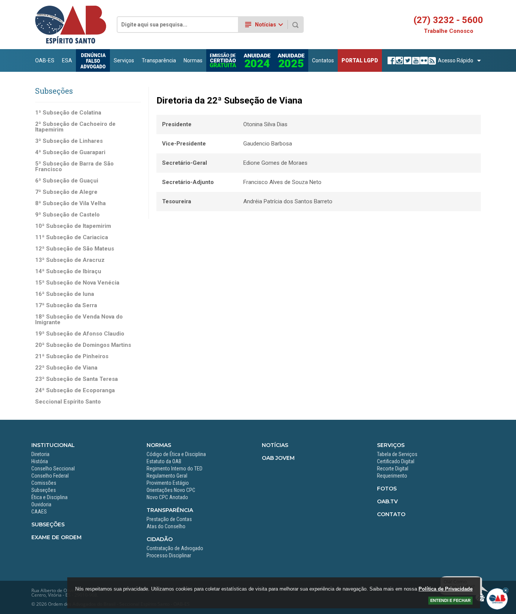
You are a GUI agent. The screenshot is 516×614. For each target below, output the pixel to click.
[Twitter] (406, 60)
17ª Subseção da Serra (66, 305)
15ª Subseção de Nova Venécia (77, 283)
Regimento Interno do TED (174, 469)
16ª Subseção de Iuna (64, 294)
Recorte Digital (392, 469)
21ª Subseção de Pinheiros (71, 356)
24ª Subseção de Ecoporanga (75, 390)
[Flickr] (423, 60)
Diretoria (40, 454)
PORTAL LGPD (359, 60)
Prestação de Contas (169, 519)
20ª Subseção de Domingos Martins (83, 345)
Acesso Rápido (455, 60)
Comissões (43, 483)
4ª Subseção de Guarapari (70, 152)
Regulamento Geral (167, 476)
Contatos (323, 60)
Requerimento (392, 476)
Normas (193, 60)
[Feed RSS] (431, 60)
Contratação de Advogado (175, 548)
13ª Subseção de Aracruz (70, 260)
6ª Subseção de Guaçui (66, 181)
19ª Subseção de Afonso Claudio (79, 334)
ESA (67, 60)
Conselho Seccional (53, 469)
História (39, 461)
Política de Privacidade (446, 589)
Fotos (387, 488)
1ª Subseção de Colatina (68, 113)
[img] (505, 590)
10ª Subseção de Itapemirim (73, 226)
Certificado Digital (395, 461)
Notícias (275, 445)
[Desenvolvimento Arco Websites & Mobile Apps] (480, 597)
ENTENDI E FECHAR (450, 600)
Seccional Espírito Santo (68, 402)
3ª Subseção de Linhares (69, 141)
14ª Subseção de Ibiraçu (68, 271)
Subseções (43, 490)
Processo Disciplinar (169, 555)
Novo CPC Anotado (167, 497)
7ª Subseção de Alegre (66, 192)
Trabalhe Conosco (448, 31)
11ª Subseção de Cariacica (71, 237)
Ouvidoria (41, 504)
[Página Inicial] (70, 42)
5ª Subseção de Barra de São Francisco (74, 166)
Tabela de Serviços (397, 454)
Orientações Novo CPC (171, 490)
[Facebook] (390, 60)
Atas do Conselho (166, 526)
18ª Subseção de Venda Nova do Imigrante (79, 319)
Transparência (159, 60)
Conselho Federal (50, 476)
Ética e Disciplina (49, 497)
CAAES (39, 512)
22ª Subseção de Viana (66, 368)
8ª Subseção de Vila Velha (70, 203)
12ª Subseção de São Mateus (74, 249)
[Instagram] (398, 60)
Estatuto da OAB (164, 461)
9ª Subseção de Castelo (67, 215)
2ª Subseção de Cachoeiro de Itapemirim (75, 127)
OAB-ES (44, 60)
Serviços (124, 60)
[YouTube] (415, 60)
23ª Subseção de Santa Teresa (76, 379)
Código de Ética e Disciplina (176, 454)
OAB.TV (387, 501)
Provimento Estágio (168, 483)
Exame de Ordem (56, 537)
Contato (391, 514)
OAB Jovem (278, 458)
